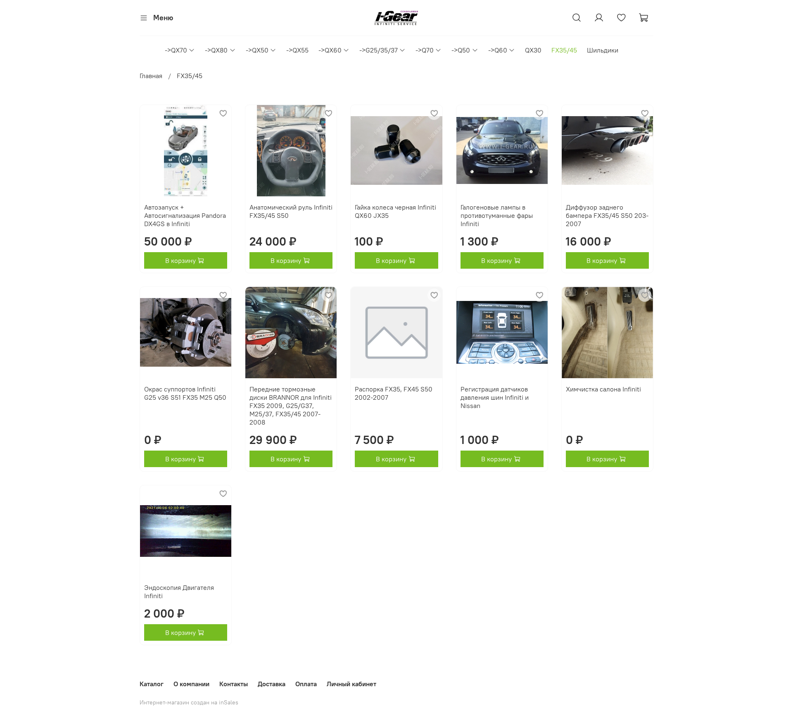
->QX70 (176, 50)
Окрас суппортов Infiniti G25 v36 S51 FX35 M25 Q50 (185, 393)
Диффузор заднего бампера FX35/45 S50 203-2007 (607, 215)
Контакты (233, 684)
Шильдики (602, 50)
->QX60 (330, 50)
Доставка (271, 684)
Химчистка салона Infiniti (603, 389)
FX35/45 (564, 50)
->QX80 (216, 50)
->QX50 (257, 50)
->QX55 (297, 50)
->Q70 (424, 50)
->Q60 (497, 50)
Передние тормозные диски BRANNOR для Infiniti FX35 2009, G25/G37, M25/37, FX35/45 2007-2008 (290, 405)
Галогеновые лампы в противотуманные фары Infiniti (497, 215)
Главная (151, 76)
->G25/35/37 (378, 50)
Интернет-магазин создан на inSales (189, 702)
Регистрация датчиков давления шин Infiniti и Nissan (495, 397)
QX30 (533, 50)
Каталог (152, 684)
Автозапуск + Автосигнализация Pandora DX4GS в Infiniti (185, 215)
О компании (191, 684)
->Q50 (460, 50)
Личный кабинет (351, 684)
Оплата (306, 684)
